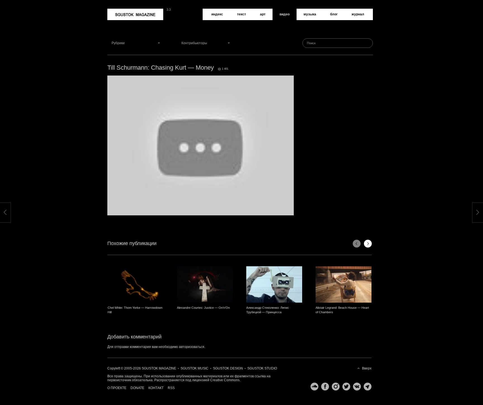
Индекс (217, 14)
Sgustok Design (228, 368)
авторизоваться (191, 347)
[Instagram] (334, 386)
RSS (171, 388)
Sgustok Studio (262, 368)
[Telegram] (366, 386)
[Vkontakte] (355, 386)
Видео (285, 14)
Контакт (156, 388)
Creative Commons (225, 380)
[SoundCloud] (313, 386)
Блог (334, 14)
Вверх (366, 368)
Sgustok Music (195, 368)
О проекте (116, 388)
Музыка (310, 14)
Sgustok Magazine (121, 11)
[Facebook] (323, 386)
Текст (241, 14)
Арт (263, 14)
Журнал (358, 14)
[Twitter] (345, 386)
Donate (137, 388)
